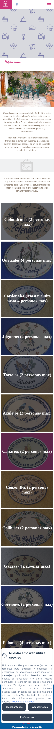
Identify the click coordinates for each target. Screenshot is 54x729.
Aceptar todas (40, 706)
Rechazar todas (14, 706)
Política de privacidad (23, 701)
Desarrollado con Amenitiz (27, 727)
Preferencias (27, 717)
